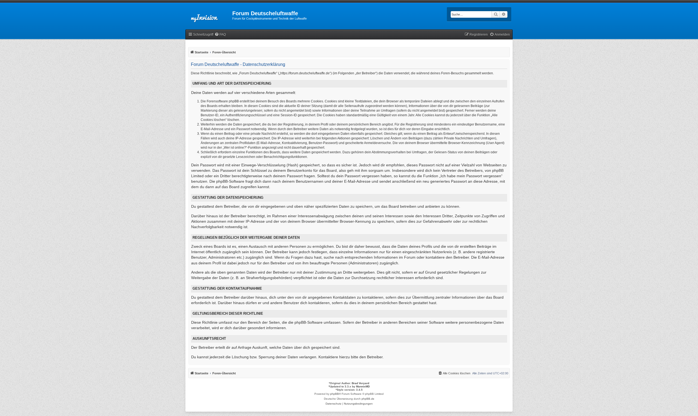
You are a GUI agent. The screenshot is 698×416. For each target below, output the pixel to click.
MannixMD (363, 386)
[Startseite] (208, 15)
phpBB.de (368, 398)
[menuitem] (220, 34)
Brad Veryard (360, 383)
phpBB (334, 393)
